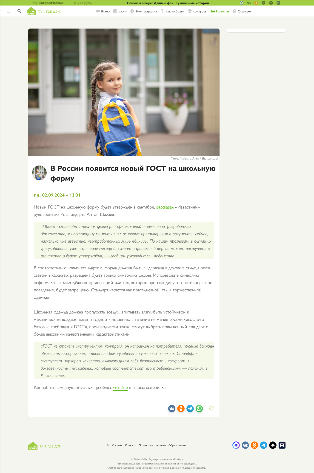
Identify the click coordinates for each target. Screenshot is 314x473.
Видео (105, 11)
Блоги (122, 11)
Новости (222, 11)
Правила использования (152, 445)
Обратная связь (177, 445)
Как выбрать (175, 11)
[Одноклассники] (181, 410)
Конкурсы (200, 11)
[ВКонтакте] (171, 410)
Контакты (130, 445)
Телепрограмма (146, 11)
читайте (120, 387)
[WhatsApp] (199, 410)
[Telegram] (190, 410)
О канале (244, 11)
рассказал (165, 206)
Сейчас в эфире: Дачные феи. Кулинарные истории (168, 3)
